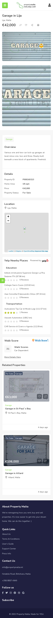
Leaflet (11, 251)
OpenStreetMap (29, 251)
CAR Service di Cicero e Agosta (18, 326)
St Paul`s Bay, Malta (17, 413)
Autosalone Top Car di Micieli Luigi (19, 309)
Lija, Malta (6, 20)
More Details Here (12, 357)
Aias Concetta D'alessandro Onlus (19, 294)
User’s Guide (8, 544)
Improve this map (41, 251)
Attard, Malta (14, 477)
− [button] (8, 220)
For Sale (27, 192)
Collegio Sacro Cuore (13, 285)
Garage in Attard (14, 473)
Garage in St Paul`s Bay (18, 408)
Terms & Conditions (11, 539)
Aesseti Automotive (13, 317)
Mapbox (19, 251)
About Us (6, 534)
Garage (9, 139)
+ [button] (8, 216)
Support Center (9, 548)
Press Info (6, 553)
